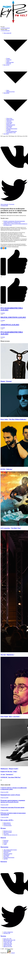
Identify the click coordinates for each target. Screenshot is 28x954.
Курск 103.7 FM (7, 938)
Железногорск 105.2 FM (9, 940)
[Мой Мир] (5, 248)
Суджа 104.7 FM (7, 942)
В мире (8, 58)
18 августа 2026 (4, 804)
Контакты (4, 861)
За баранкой (9, 126)
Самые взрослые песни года (10, 834)
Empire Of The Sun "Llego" (9, 771)
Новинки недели (10, 91)
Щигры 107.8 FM (7, 946)
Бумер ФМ (9, 123)
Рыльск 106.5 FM (7, 941)
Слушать (3, 313)
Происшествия (10, 62)
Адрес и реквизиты (8, 932)
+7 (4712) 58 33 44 (5, 30)
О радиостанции (7, 825)
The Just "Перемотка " (8, 654)
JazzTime (8, 130)
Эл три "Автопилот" (7, 774)
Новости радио (7, 824)
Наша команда (6, 822)
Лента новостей (4, 204)
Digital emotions (10, 119)
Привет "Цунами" (6, 381)
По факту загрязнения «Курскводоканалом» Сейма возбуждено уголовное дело (14, 222)
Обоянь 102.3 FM (7, 943)
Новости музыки (7, 832)
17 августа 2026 (4, 810)
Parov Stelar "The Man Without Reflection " (14, 419)
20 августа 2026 (4, 792)
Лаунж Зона (9, 118)
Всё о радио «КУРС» (7, 820)
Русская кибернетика (11, 131)
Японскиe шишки (10, 124)
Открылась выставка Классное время (12, 807)
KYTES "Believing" (7, 469)
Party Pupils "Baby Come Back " (11, 716)
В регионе (8, 59)
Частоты (3, 936)
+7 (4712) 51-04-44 (5, 28)
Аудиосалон (9, 122)
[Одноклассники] (3, 248)
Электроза (8, 121)
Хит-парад (6, 833)
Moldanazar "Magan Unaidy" (10, 768)
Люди (7, 90)
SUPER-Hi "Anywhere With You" (11, 777)
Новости (3, 837)
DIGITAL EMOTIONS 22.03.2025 (13, 317)
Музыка (3, 828)
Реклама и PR (6, 933)
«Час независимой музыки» (10, 849)
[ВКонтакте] (1, 248)
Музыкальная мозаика (11, 128)
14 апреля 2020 (4, 205)
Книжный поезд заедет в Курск (10, 795)
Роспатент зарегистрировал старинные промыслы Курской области (13, 801)
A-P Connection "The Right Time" (11, 528)
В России (8, 63)
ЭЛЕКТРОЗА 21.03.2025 (10, 325)
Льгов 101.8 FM (7, 945)
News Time (9, 127)
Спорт (7, 61)
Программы (4, 847)
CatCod (13, 952)
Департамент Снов (11, 132)
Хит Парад (6, 133)
